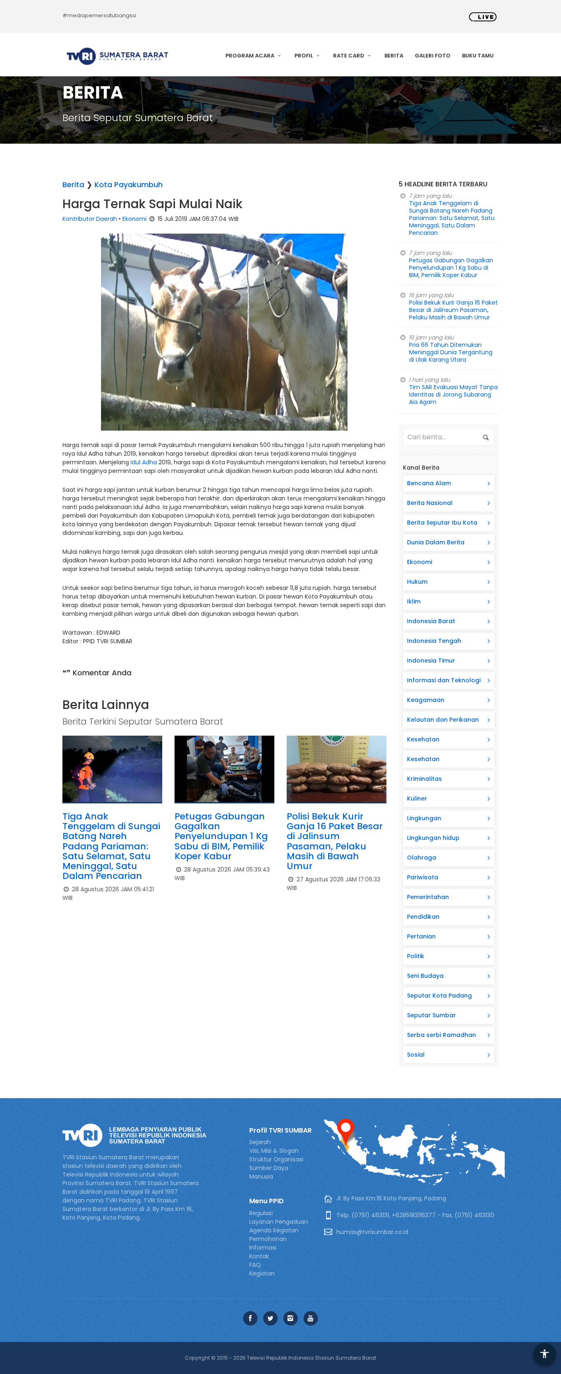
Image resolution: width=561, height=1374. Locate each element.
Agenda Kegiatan (274, 1230)
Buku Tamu (478, 56)
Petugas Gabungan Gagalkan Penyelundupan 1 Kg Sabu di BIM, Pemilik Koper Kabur (221, 836)
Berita (393, 56)
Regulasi (261, 1213)
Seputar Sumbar (431, 1015)
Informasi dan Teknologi (444, 680)
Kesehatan (423, 739)
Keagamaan (425, 700)
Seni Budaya (425, 976)
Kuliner (417, 798)
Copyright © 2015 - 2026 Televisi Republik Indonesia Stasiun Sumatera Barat (280, 1357)
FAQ (255, 1265)
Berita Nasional (430, 503)
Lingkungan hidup (433, 838)
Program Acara (250, 56)
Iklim (414, 601)
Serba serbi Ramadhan (441, 1035)
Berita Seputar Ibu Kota (442, 522)
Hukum (417, 582)
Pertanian (421, 936)
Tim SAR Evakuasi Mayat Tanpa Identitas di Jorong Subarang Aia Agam (453, 394)
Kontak (259, 1256)
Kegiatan (262, 1273)
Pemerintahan (428, 897)
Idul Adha (144, 462)
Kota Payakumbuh (128, 184)
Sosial (416, 1055)
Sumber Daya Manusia (268, 1172)
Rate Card (349, 56)
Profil (304, 56)
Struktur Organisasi (276, 1159)
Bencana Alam (429, 483)
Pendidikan (423, 917)
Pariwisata (422, 877)
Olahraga (421, 857)
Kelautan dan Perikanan (443, 720)
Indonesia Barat (431, 621)
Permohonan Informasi (268, 1243)
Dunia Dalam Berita (435, 542)
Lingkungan (424, 818)
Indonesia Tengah (434, 641)
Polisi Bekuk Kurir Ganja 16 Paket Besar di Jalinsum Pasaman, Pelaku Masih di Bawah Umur (335, 841)
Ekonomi (134, 219)
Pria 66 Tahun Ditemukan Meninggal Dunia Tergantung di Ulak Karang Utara (450, 352)
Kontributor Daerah (89, 219)
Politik (415, 956)
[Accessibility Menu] (544, 1354)
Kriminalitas (424, 779)
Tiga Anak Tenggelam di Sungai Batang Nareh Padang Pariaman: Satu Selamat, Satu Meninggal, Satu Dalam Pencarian (111, 846)
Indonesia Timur (431, 660)
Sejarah (260, 1142)
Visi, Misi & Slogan (274, 1151)
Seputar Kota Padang (439, 995)
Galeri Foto (433, 56)
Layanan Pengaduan (278, 1222)
